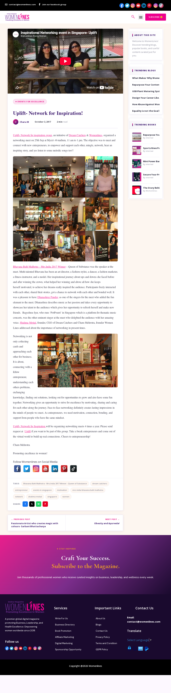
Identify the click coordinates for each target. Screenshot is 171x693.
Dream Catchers (77, 135)
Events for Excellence (31, 101)
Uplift (28, 431)
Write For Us (61, 618)
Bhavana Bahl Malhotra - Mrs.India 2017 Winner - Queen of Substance (55, 483)
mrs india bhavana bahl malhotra (87, 490)
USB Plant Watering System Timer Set (145, 91)
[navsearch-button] (133, 17)
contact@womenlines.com (143, 621)
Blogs (98, 624)
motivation (62, 490)
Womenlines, (96, 135)
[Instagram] (36, 468)
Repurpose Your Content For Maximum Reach (145, 84)
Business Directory (65, 624)
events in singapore (42, 490)
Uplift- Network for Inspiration (29, 426)
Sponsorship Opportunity (68, 649)
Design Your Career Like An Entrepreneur (145, 97)
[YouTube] (45, 468)
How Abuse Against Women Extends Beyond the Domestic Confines (145, 104)
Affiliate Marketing (64, 637)
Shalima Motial (28, 322)
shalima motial (35, 496)
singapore (52, 496)
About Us (100, 618)
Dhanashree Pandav (47, 297)
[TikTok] (73, 468)
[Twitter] (26, 468)
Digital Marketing (64, 643)
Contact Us (102, 630)
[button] (141, 17)
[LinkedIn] (54, 468)
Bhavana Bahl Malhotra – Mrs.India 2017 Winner (39, 266)
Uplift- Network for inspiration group (32, 135)
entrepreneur (21, 490)
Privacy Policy (103, 637)
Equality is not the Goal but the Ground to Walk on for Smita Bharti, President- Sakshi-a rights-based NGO (145, 110)
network (19, 496)
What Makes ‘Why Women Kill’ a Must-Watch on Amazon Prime (145, 77)
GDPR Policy (102, 649)
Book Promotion (63, 630)
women (65, 496)
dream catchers (99, 483)
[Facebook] (17, 468)
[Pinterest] (64, 468)
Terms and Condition (106, 643)
